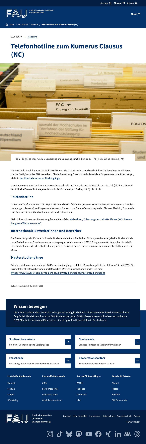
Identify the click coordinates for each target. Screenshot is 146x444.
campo (10, 394)
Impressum (94, 416)
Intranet (81, 388)
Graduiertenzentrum (52, 400)
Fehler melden (133, 421)
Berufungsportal (50, 388)
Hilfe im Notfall (80, 416)
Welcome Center (50, 394)
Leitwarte (81, 394)
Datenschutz (108, 416)
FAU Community (119, 400)
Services (104, 3)
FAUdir (80, 383)
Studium (32, 36)
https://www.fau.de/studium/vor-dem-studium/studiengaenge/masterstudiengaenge (58, 273)
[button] (38, 342)
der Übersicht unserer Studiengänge (40, 178)
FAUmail (11, 383)
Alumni (115, 383)
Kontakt (67, 416)
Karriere (116, 394)
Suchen (130, 3)
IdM (79, 400)
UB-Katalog (12, 400)
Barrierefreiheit (124, 416)
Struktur (117, 3)
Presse (115, 388)
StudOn (11, 388)
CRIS (44, 383)
